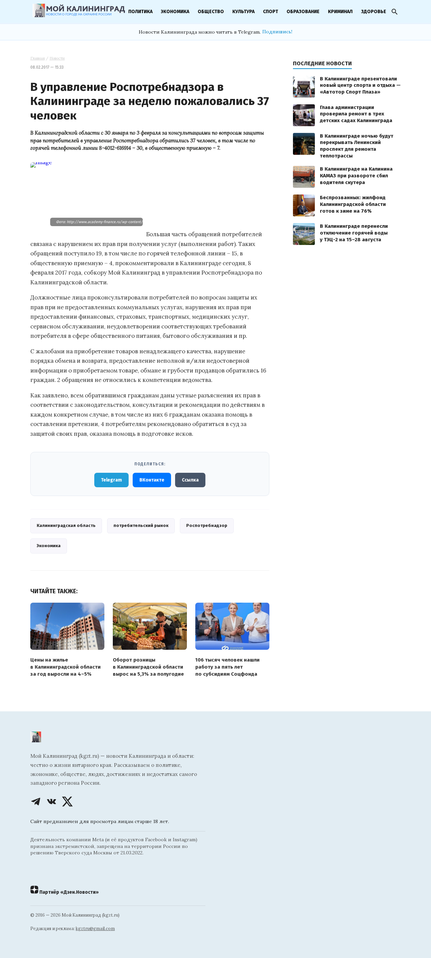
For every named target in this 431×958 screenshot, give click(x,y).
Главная (37, 58)
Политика (140, 11)
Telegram (111, 480)
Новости (57, 58)
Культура (243, 11)
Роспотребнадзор (206, 525)
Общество (211, 11)
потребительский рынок (140, 525)
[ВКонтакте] (51, 801)
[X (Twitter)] (67, 801)
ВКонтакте (151, 480)
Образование (303, 11)
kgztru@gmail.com (95, 928)
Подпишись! (277, 32)
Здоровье (373, 11)
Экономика (175, 11)
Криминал (340, 11)
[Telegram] (35, 801)
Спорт (270, 11)
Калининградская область (66, 525)
